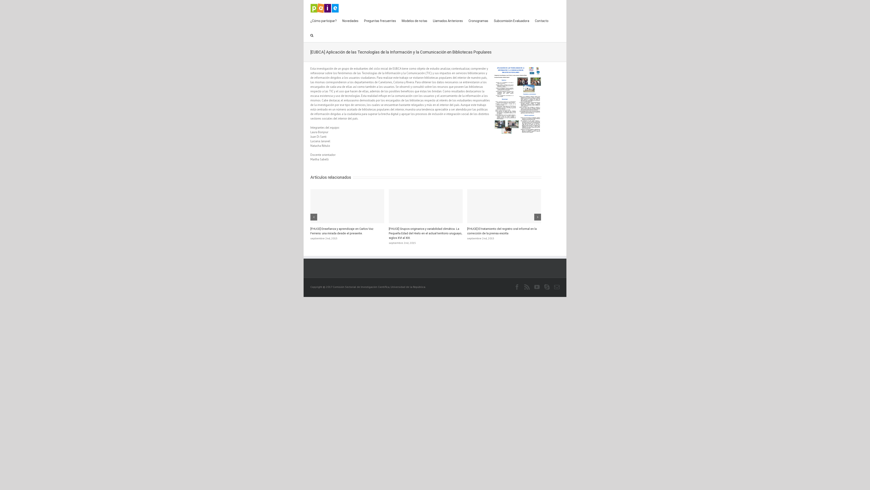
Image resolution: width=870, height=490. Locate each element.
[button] (311, 35)
